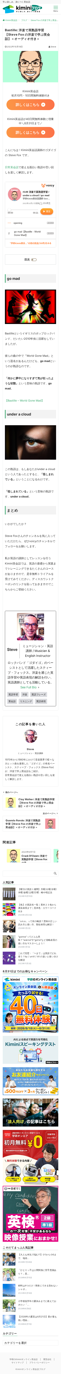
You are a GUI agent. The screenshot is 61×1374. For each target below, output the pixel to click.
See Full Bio (28, 687)
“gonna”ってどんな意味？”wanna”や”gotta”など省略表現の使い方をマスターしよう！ (37, 940)
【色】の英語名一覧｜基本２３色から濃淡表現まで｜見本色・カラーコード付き (37, 908)
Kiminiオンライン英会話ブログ (31, 1369)
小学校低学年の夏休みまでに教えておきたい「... (37, 1305)
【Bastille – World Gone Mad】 (24, 400)
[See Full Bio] (39, 687)
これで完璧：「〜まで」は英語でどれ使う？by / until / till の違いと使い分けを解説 (38, 956)
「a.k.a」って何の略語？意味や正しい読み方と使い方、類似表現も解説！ (37, 923)
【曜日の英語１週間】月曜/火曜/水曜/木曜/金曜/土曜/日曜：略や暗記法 (37, 891)
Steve (53, 47)
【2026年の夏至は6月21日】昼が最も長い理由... (37, 1320)
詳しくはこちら (27, 105)
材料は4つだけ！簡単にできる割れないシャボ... (38, 1289)
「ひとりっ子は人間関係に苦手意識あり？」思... (37, 1274)
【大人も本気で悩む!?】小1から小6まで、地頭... (37, 1258)
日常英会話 (11, 167)
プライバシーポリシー (39, 1362)
